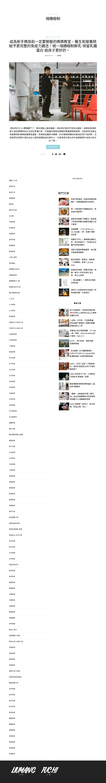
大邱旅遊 (12, 452)
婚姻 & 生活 (49, 37)
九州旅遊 (12, 305)
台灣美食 (12, 222)
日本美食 (12, 559)
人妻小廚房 (13, 257)
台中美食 (12, 364)
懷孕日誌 (57, 37)
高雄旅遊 (12, 748)
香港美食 (12, 252)
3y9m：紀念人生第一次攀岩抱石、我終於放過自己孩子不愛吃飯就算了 (82, 366)
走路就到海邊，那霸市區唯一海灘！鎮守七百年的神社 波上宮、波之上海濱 (83, 272)
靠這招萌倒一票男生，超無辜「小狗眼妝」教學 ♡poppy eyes (82, 262)
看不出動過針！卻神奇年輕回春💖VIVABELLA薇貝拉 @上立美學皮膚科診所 (83, 313)
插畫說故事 (13, 275)
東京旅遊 (12, 571)
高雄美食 (12, 754)
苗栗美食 (12, 659)
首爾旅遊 (12, 730)
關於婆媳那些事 (14, 293)
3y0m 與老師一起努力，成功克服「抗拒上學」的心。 (82, 405)
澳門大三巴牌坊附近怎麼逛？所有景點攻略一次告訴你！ (83, 291)
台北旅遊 (12, 370)
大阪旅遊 (12, 464)
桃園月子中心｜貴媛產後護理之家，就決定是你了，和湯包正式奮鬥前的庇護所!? (83, 242)
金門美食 (12, 695)
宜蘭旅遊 (12, 476)
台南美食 (12, 228)
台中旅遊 (12, 358)
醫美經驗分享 (13, 683)
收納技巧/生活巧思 (15, 535)
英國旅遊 (12, 665)
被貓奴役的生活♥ (15, 287)
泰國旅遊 (12, 612)
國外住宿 (12, 429)
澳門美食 (12, 240)
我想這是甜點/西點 (15, 529)
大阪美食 (12, 470)
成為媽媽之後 (13, 517)
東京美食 (12, 577)
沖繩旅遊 (12, 594)
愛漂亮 (11, 204)
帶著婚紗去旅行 (14, 269)
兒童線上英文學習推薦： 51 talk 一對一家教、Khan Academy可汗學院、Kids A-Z (83, 333)
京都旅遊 (12, 316)
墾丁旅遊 (12, 446)
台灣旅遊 (12, 405)
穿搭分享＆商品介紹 (16, 642)
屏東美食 (12, 494)
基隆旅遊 (12, 441)
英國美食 (12, 246)
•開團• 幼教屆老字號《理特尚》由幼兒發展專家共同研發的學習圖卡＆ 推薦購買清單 (82, 396)
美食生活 (12, 192)
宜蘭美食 (12, 482)
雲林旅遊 (12, 713)
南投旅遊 (12, 352)
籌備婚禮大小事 (14, 281)
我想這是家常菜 (14, 523)
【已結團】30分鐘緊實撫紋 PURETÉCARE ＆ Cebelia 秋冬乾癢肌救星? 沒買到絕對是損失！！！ (77, 354)
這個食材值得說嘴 (15, 677)
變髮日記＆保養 (14, 671)
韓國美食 (12, 724)
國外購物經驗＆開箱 (16, 435)
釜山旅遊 (12, 701)
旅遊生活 (12, 186)
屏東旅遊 (12, 488)
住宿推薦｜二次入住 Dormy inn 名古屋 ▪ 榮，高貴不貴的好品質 (83, 232)
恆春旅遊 (12, 500)
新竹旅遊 (12, 541)
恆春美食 (12, 506)
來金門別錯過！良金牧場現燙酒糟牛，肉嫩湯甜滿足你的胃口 (83, 200)
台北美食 (12, 376)
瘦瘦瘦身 (12, 198)
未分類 (11, 216)
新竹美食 (12, 547)
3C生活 (11, 299)
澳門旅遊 (12, 624)
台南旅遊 (12, 382)
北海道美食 (13, 340)
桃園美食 (12, 588)
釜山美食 (12, 707)
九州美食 (12, 311)
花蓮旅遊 (12, 647)
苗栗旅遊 (12, 653)
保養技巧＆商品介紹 (16, 322)
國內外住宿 (13, 210)
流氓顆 (59, 56)
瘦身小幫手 (13, 630)
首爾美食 (12, 736)
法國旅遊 (12, 606)
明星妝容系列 (13, 565)
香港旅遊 (12, 742)
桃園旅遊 (12, 582)
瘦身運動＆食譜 (14, 636)
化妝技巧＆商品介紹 (16, 328)
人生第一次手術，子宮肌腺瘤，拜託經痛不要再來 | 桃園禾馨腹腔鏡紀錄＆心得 (82, 323)
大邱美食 (12, 458)
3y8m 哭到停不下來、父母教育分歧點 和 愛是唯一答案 (82, 375)
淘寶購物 (12, 618)
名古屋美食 (13, 417)
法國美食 (12, 234)
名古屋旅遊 (13, 411)
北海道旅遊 (13, 334)
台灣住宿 (12, 399)
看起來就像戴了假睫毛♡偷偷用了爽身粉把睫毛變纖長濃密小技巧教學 (83, 221)
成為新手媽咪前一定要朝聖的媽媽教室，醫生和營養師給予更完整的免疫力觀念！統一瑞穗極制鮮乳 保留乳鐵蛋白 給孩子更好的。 (53, 46)
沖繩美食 (12, 600)
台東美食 (12, 393)
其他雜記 (12, 263)
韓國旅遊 (12, 718)
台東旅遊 (12, 387)
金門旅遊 (12, 689)
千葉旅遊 (12, 346)
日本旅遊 (12, 553)
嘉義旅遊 (12, 423)
